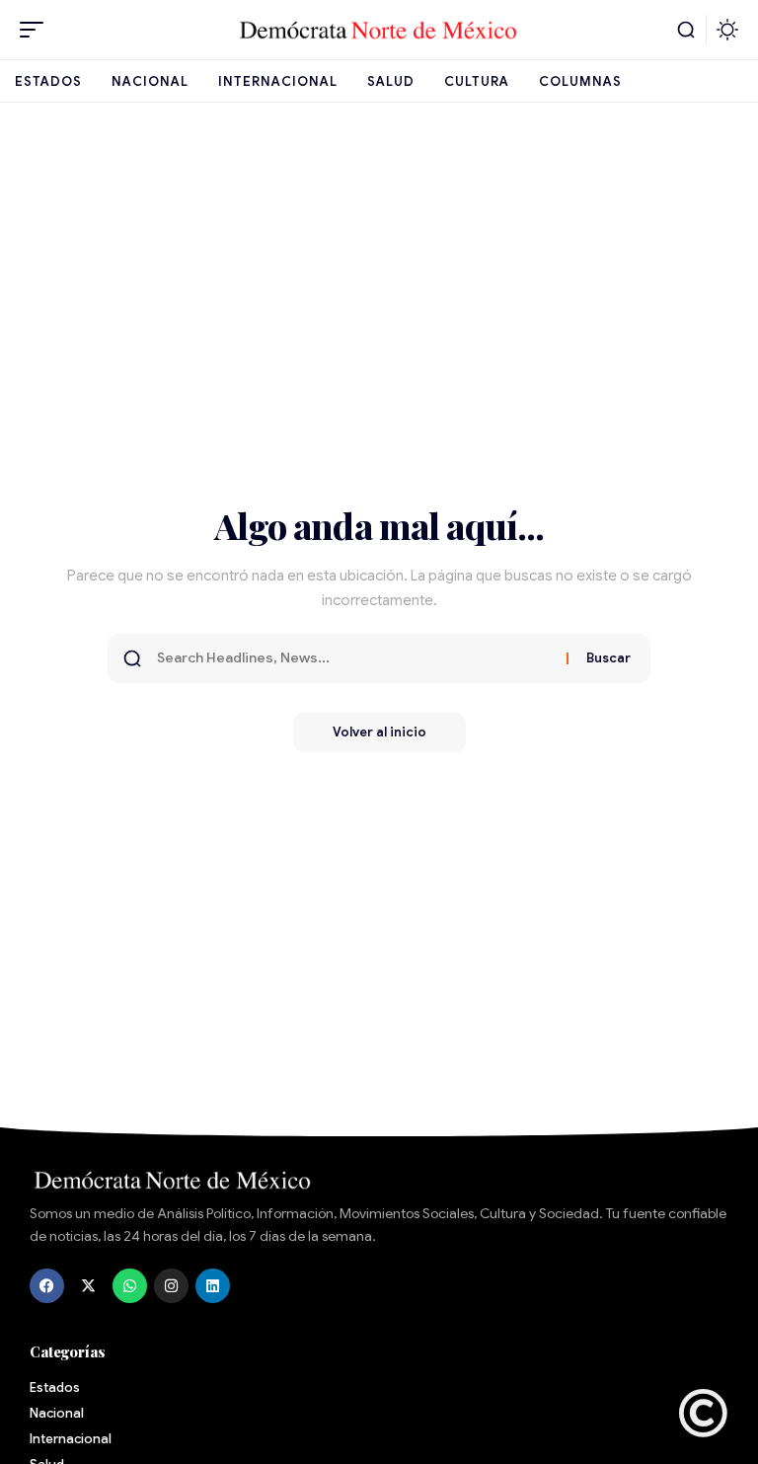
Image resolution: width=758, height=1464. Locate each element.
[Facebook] (47, 1286)
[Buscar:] (354, 658)
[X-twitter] (88, 1286)
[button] (36, 30)
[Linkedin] (212, 1286)
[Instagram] (171, 1286)
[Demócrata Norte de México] (378, 29)
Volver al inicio (379, 732)
